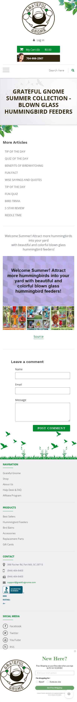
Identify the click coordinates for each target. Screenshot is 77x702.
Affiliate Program (12, 495)
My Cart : (38, 49)
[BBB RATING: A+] (13, 588)
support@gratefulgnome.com (21, 582)
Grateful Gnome (12, 473)
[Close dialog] (75, 651)
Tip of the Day (15, 151)
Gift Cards (8, 544)
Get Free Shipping (54, 688)
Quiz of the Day (16, 158)
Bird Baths (8, 527)
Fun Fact (11, 173)
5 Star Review (14, 208)
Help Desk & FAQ (12, 490)
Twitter (14, 633)
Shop (6, 478)
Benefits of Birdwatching (24, 165)
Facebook (15, 626)
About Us (8, 484)
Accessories (9, 533)
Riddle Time (13, 215)
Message (20, 400)
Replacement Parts (13, 539)
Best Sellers (9, 516)
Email (18, 384)
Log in (40, 40)
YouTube (15, 640)
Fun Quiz (11, 194)
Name (19, 369)
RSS (12, 647)
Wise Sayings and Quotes (23, 180)
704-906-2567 (34, 58)
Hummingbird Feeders (15, 522)
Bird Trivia (12, 201)
